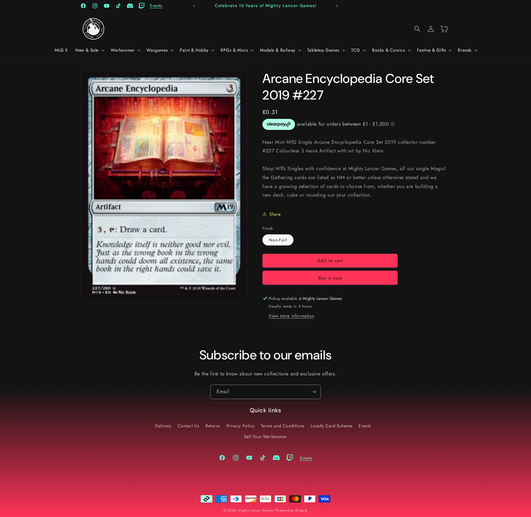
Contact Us (188, 425)
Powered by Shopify (291, 510)
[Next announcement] (337, 6)
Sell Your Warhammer (265, 436)
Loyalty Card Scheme (331, 425)
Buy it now (330, 278)
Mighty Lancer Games (255, 510)
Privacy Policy (240, 425)
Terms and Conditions (283, 425)
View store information (291, 316)
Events (365, 425)
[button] (89, 50)
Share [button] (275, 214)
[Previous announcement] (194, 6)
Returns (213, 425)
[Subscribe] (314, 392)
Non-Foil (278, 240)
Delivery (163, 425)
